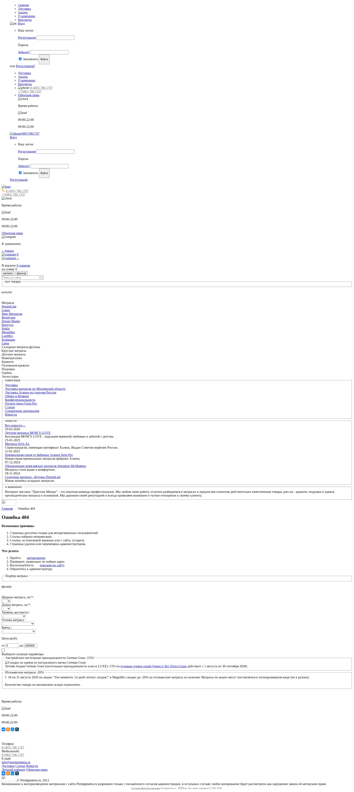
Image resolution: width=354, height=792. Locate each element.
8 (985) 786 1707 (13, 755)
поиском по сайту (52, 565)
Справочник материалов (22, 411)
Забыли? (24, 52)
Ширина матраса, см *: (18, 597)
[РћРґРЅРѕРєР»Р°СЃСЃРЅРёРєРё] (8, 729)
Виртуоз (7, 325)
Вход (21, 23)
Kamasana (8, 339)
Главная (7, 508)
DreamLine (9, 306)
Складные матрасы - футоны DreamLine (33, 477)
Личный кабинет (13, 769)
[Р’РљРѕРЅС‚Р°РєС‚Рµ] (3, 729)
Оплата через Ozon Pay (21, 403)
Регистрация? (25, 66)
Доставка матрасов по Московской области (35, 388)
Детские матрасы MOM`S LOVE (28, 432)
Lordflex (7, 336)
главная (23, 5)
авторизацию (36, 558)
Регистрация (27, 37)
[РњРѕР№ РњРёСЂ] (12, 729)
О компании (26, 16)
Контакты (25, 19)
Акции (23, 12)
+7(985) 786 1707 (30, 91)
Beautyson (8, 317)
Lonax (6, 310)
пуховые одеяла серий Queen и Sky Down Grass (153, 666)
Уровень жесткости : (16, 612)
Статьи (10, 407)
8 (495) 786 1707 (41, 87)
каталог (8, 273)
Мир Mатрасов (12, 314)
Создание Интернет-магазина (145, 788)
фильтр (21, 273)
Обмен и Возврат (17, 396)
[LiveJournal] (17, 729)
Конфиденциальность (20, 400)
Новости (11, 414)
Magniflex (8, 332)
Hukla (6, 328)
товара (8, 250)
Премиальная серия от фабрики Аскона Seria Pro (39, 455)
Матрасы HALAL (17, 444)
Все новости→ (15, 425)
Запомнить (30, 59)
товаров (23, 265)
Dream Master (11, 321)
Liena (5, 343)
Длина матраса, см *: (16, 604)
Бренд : (7, 627)
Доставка (24, 8)
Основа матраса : (13, 620)
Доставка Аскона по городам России (30, 392)
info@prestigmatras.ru (16, 762)
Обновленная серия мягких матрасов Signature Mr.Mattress (45, 466)
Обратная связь (28, 95)
